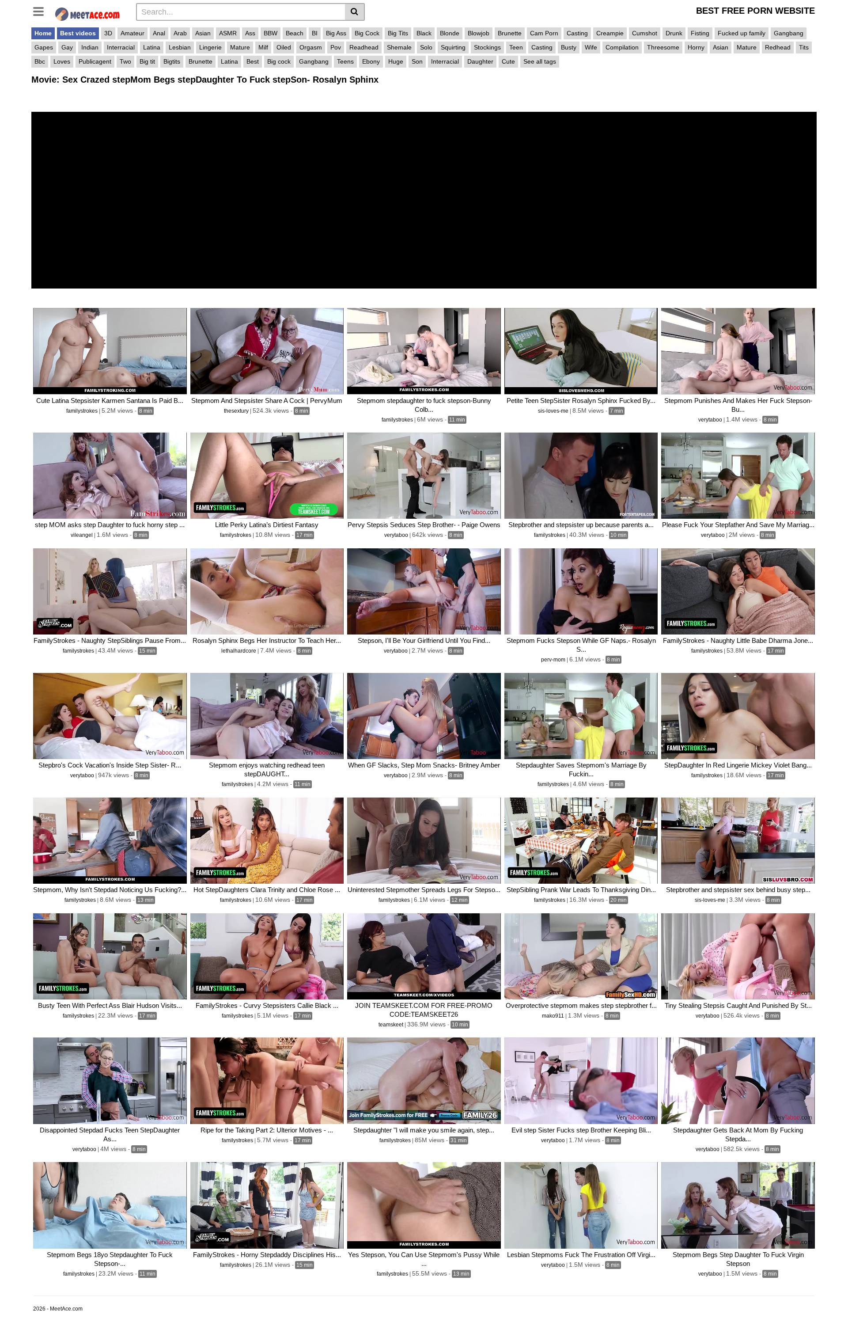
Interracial (121, 47)
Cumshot (644, 33)
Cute (508, 61)
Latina (151, 47)
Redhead (778, 47)
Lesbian (180, 47)
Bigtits (171, 61)
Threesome (663, 47)
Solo (426, 47)
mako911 (553, 1016)
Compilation (622, 47)
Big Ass (336, 33)
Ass (250, 33)
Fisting (700, 33)
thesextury (237, 411)
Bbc (39, 61)
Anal (159, 33)
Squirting (453, 47)
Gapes (43, 47)
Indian (89, 47)
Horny (696, 47)
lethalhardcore (239, 651)
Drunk (674, 33)
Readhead (364, 47)
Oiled (283, 47)
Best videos (78, 33)
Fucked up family (741, 33)
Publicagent (95, 61)
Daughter (480, 61)
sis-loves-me (554, 411)
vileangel (82, 535)
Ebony (371, 61)
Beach (294, 33)
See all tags (539, 61)
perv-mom (554, 660)
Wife (591, 47)
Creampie (610, 33)
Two (125, 61)
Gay (67, 47)
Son (417, 61)
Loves (61, 61)
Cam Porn (544, 33)
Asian (203, 33)
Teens (345, 61)
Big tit (147, 61)
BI (315, 33)
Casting (577, 33)
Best (252, 61)
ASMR (228, 33)
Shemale (399, 47)
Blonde (449, 33)
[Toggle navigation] (41, 10)
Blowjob (478, 33)
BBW (270, 33)
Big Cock (367, 33)
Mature (240, 47)
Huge (395, 61)
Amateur (132, 33)
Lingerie (210, 47)
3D (108, 33)
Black (424, 33)
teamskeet (392, 1025)
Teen (516, 47)
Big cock (279, 61)
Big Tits (398, 33)
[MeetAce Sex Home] (91, 13)
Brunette (510, 33)
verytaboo (710, 420)
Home (43, 33)
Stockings (487, 47)
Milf (263, 47)
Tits (804, 47)
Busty (568, 47)
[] (355, 12)
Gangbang (788, 33)
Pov (335, 47)
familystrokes (82, 411)
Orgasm (310, 47)
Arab (180, 33)
